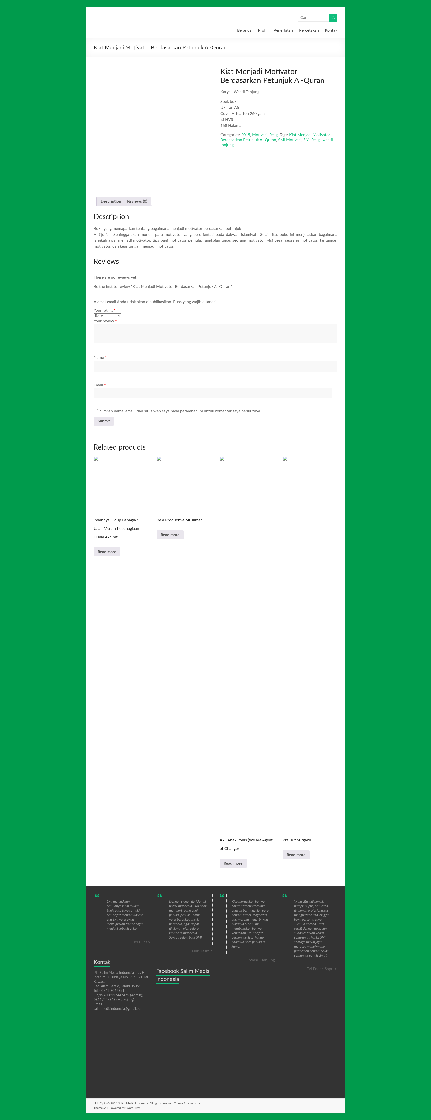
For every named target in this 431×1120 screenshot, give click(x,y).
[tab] (110, 201)
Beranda (244, 30)
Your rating (104, 310)
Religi (274, 135)
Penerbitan (283, 30)
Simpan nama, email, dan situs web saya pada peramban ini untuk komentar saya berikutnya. (180, 411)
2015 (245, 135)
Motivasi (259, 135)
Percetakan (309, 30)
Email (100, 385)
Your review (105, 321)
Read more (107, 552)
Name (100, 358)
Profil (262, 30)
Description (111, 201)
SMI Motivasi (289, 140)
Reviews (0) (137, 201)
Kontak (331, 30)
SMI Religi (312, 140)
